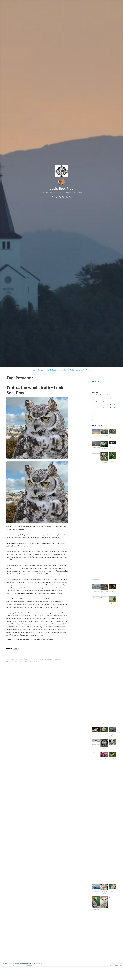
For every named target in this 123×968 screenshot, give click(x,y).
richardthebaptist (13, 659)
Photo (56, 659)
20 (104, 408)
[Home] (53, 197)
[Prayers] (70, 197)
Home (33, 370)
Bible (22, 659)
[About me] (63, 197)
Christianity (27, 659)
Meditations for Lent (77, 370)
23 (114, 408)
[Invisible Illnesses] (60, 197)
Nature (52, 659)
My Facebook (97, 382)
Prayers (89, 370)
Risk (59, 659)
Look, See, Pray (61, 188)
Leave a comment (13, 661)
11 (97, 404)
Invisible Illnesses (52, 370)
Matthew (47, 659)
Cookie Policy (30, 965)
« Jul (93, 419)
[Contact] (56, 197)
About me (63, 370)
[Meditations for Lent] (66, 197)
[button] (96, 434)
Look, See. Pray (39, 659)
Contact (40, 370)
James (33, 659)
